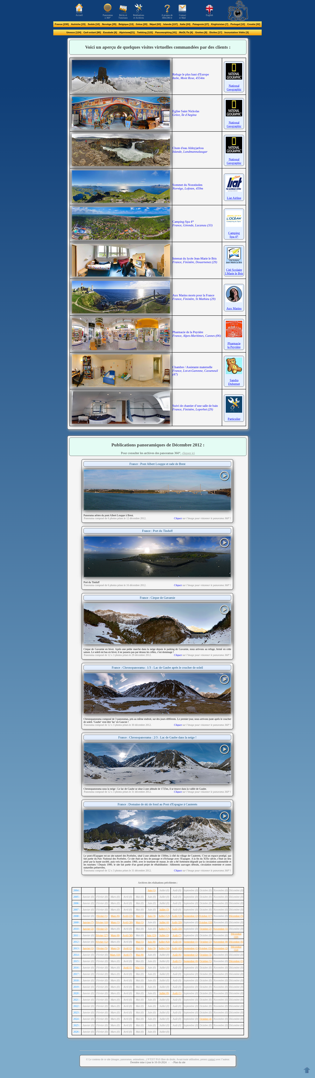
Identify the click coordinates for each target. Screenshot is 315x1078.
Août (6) (176, 954)
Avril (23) (128, 916)
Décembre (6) (236, 941)
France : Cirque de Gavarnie (157, 597)
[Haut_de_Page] (307, 1069)
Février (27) (102, 935)
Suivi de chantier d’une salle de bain (195, 407)
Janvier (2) (88, 928)
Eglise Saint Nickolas (185, 113)
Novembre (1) (220, 928)
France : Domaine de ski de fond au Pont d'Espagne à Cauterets (157, 804)
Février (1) (101, 916)
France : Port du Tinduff (157, 531)
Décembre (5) (236, 916)
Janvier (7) (88, 922)
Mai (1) (140, 916)
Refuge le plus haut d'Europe (190, 76)
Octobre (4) (206, 1019)
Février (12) (102, 941)
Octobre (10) (205, 922)
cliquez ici (188, 453)
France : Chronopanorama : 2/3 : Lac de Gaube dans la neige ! (157, 737)
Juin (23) (151, 935)
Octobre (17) (205, 916)
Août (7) (176, 935)
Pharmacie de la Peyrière (196, 333)
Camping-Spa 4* (192, 223)
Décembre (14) (236, 948)
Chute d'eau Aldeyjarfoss (189, 149)
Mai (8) (140, 954)
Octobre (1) (206, 961)
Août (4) (176, 941)
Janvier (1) (88, 948)
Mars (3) (115, 948)
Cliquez (178, 518)
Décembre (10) (236, 935)
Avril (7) (127, 954)
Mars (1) (115, 922)
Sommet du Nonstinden (187, 186)
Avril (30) (128, 935)
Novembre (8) (220, 941)
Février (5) (101, 948)
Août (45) (177, 948)
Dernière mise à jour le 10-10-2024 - (150, 1062)
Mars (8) (115, 935)
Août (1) (176, 961)
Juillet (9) (164, 993)
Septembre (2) (191, 916)
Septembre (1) (191, 941)
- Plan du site (178, 1062)
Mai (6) (140, 948)
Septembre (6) (191, 961)
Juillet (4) (164, 922)
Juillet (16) (164, 948)
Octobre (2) (206, 928)
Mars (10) (115, 954)
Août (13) (177, 916)
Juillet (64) (164, 941)
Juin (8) (152, 941)
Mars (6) (115, 916)
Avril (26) (128, 922)
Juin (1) (152, 890)
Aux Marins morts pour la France (193, 297)
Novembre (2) (220, 948)
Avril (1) (127, 967)
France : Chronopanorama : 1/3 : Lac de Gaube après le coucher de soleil (157, 667)
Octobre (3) (206, 954)
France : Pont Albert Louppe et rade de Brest (157, 464)
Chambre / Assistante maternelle (195, 370)
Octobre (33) (205, 948)
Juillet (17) (164, 928)
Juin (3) (152, 916)
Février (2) (101, 928)
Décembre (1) (236, 961)
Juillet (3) (164, 909)
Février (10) (102, 922)
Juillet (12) (164, 916)
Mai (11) (139, 967)
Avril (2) (127, 948)
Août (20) (177, 922)
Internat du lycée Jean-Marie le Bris (194, 260)
